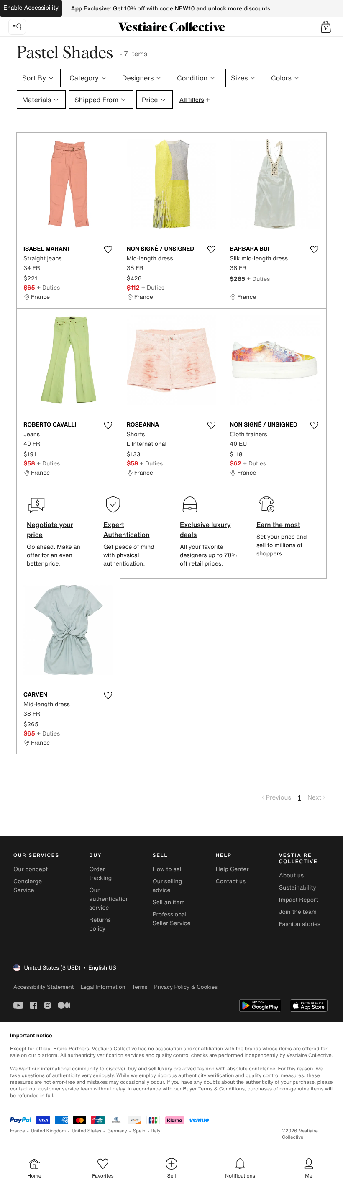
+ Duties (48, 287)
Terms (139, 987)
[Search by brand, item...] (17, 27)
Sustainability (297, 887)
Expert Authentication (126, 529)
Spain (139, 1131)
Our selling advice (167, 886)
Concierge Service (27, 886)
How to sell (167, 869)
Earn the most (278, 524)
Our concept (30, 869)
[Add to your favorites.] (108, 249)
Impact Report (298, 899)
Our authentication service (109, 899)
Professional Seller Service (171, 919)
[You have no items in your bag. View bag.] (326, 27)
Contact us (231, 881)
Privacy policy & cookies (186, 987)
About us (291, 875)
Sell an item (168, 902)
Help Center (232, 869)
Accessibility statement (43, 987)
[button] (326, 27)
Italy (156, 1131)
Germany (117, 1131)
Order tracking (100, 873)
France (17, 1131)
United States (87, 1131)
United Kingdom (48, 1131)
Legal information (102, 987)
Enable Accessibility (31, 7)
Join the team (298, 912)
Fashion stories (299, 924)
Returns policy (100, 924)
